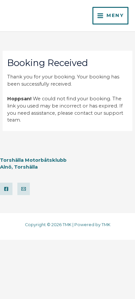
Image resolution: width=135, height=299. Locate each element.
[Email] (23, 189)
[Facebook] (6, 189)
